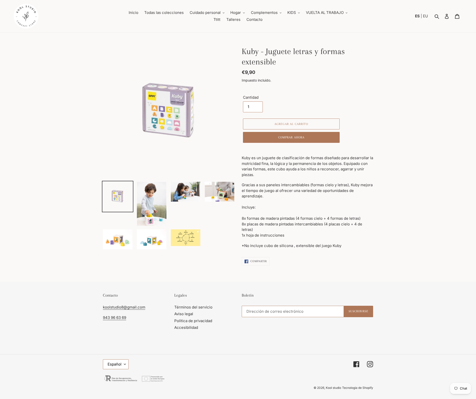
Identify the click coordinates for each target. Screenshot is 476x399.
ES (418, 16)
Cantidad (251, 97)
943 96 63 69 (114, 317)
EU (425, 16)
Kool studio (333, 388)
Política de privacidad (193, 320)
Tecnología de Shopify (357, 388)
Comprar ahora (291, 137)
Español (114, 364)
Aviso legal (183, 313)
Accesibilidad (186, 327)
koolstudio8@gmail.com (124, 307)
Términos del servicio (193, 307)
